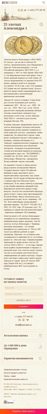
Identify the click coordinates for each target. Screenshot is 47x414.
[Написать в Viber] (18, 10)
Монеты (15, 17)
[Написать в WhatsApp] (21, 10)
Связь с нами (10, 376)
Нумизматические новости (16, 379)
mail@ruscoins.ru (23, 325)
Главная (7, 17)
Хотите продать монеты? (15, 373)
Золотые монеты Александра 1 (16, 19)
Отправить (23, 306)
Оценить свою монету (23, 411)
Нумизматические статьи (15, 369)
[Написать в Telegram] (24, 10)
